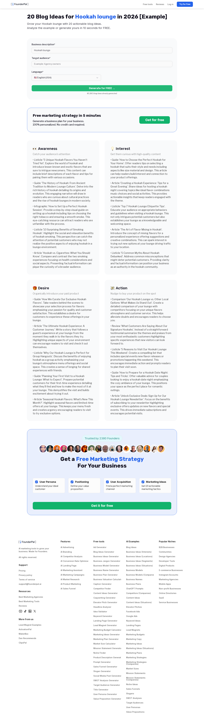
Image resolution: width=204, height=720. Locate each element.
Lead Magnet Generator (105, 625)
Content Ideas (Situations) (139, 602)
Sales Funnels (133, 689)
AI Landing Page (68, 565)
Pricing (22, 570)
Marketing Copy (134, 639)
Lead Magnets (133, 630)
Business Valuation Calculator (108, 579)
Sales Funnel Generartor (105, 666)
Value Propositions (135, 712)
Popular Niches (167, 541)
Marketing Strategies (136, 657)
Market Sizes (132, 668)
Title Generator (100, 689)
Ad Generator (99, 547)
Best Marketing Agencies (31, 597)
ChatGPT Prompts (134, 588)
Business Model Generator (106, 565)
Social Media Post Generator (107, 676)
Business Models (134, 570)
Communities (165, 552)
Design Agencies (167, 556)
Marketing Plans (134, 653)
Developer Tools (167, 561)
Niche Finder (99, 653)
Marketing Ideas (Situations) (140, 648)
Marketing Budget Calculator (107, 630)
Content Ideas (133, 598)
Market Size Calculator (104, 643)
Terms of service (27, 579)
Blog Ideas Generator (103, 552)
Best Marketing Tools (29, 601)
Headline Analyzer (102, 607)
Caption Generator (102, 584)
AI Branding (66, 552)
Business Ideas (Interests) (139, 552)
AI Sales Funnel (68, 588)
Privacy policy (25, 575)
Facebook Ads (133, 611)
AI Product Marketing (71, 584)
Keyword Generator (102, 616)
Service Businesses (168, 602)
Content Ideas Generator (105, 593)
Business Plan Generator (105, 575)
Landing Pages (133, 625)
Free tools (98, 541)
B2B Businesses (166, 547)
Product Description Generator (108, 657)
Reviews (23, 606)
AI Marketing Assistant (71, 570)
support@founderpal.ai (30, 584)
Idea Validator (100, 611)
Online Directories (167, 593)
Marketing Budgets (135, 634)
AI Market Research (70, 579)
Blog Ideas (131, 547)
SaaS (161, 598)
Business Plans (133, 584)
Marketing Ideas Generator (106, 634)
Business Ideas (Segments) (139, 561)
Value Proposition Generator (107, 699)
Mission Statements (135, 673)
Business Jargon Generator (106, 561)
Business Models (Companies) (141, 575)
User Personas (133, 707)
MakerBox (23, 634)
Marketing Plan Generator (106, 639)
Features (65, 541)
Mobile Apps (165, 584)
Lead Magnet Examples (30, 625)
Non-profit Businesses (170, 588)
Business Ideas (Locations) (139, 556)
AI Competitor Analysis (71, 556)
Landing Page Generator (105, 621)
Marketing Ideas (134, 643)
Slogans (130, 693)
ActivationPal (25, 629)
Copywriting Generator (104, 598)
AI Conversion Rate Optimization (76, 561)
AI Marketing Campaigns (72, 575)
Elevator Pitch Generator (105, 602)
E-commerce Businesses (171, 570)
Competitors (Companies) (138, 593)
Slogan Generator (102, 671)
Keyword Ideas (133, 621)
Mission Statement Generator (107, 648)
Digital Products (166, 565)
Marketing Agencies (168, 579)
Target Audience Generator (106, 685)
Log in (170, 4)
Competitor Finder (102, 588)
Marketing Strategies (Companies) (136, 663)
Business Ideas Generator (106, 556)
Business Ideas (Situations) (139, 565)
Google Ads (131, 616)
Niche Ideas (132, 684)
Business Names (134, 579)
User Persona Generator (105, 694)
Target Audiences (134, 702)
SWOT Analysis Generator (106, 680)
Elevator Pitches (134, 607)
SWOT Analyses (134, 698)
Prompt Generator (102, 662)
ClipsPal (23, 643)
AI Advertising (67, 547)
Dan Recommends (27, 638)
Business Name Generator (106, 570)
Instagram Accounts (168, 575)
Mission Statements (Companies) (136, 679)
